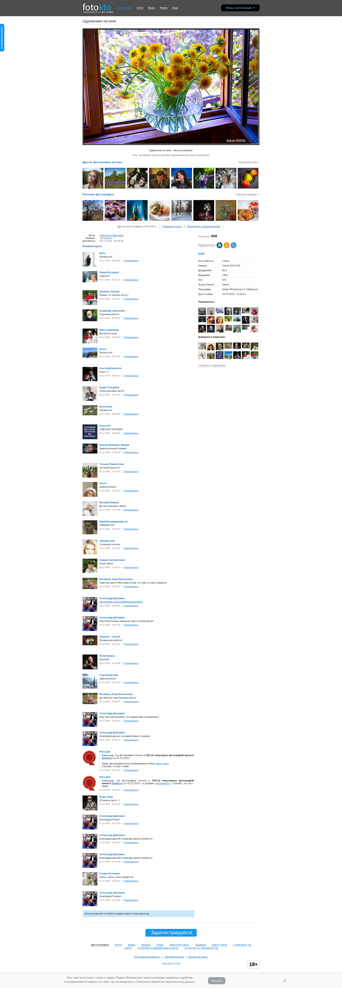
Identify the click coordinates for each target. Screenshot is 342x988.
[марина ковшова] (246, 328)
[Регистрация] (2, 50)
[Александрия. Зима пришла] (181, 220)
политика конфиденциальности (158, 947)
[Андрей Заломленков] (90, 572)
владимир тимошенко (112, 310)
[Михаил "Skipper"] (228, 330)
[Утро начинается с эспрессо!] (248, 220)
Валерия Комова (109, 502)
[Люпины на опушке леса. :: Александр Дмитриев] (115, 188)
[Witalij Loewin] (246, 312)
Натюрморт (106, 238)
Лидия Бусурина (109, 272)
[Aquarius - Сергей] (90, 644)
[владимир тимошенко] (90, 320)
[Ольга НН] (90, 438)
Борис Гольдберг (109, 387)
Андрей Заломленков (112, 560)
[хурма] (93, 220)
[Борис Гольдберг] (90, 400)
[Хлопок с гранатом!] (204, 220)
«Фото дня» (162, 763)
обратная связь (179, 944)
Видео (151, 8)
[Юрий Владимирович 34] (90, 533)
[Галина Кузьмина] (90, 884)
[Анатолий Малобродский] (237, 348)
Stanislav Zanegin (109, 291)
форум (146, 944)
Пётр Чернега (107, 656)
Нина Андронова (109, 330)
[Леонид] (246, 347)
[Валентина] (90, 414)
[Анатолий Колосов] (90, 380)
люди (159, 944)
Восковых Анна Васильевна (116, 579)
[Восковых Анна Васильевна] (90, 588)
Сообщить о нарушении (211, 365)
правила (200, 944)
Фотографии (125, 8)
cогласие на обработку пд (201, 947)
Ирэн (102, 253)
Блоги (140, 8)
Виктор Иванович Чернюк (114, 445)
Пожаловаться (131, 260)
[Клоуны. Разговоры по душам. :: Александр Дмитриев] (137, 188)
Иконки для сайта (198, 957)
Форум (163, 8)
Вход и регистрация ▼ (240, 7)
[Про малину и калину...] (226, 220)
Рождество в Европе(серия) (203, 226)
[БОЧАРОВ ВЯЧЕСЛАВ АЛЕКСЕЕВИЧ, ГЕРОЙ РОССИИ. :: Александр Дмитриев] (159, 188)
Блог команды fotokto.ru (147, 957)
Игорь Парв (106, 796)
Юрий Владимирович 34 (113, 521)
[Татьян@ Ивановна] (202, 321)
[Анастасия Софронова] (219, 312)
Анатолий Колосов (110, 368)
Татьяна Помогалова (111, 464)
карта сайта (219, 944)
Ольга (102, 349)
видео (132, 944)
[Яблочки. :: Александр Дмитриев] (248, 188)
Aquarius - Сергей (109, 636)
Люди (175, 8)
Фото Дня (104, 751)
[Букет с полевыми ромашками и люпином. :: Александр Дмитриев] (204, 188)
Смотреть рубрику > (247, 194)
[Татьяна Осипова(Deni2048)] (228, 320)
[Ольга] (90, 357)
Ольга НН (105, 425)
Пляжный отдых (172, 226)
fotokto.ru (107, 758)
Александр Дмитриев (112, 235)
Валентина (105, 406)
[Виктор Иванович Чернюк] (90, 452)
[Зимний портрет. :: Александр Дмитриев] (226, 188)
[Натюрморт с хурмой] (137, 220)
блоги (118, 944)
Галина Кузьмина (109, 873)
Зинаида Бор (107, 540)
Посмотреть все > (249, 162)
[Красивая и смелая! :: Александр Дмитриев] (93, 188)
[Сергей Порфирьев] (202, 315)
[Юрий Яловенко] (219, 332)
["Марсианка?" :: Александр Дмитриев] (181, 188)
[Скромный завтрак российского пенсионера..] (159, 220)
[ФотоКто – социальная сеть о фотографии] (97, 5)
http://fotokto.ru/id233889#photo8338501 (121, 602)
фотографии (100, 944)
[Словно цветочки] (115, 220)
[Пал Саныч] (237, 320)
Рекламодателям (174, 957)
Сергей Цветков (108, 675)
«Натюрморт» (163, 783)
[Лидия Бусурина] (90, 281)
